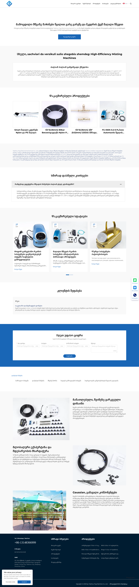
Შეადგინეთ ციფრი (69, 37)
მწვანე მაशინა (52, 381)
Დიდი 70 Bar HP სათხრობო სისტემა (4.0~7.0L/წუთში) (110, 549)
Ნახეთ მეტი (18, 269)
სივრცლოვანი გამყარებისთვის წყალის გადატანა (101, 381)
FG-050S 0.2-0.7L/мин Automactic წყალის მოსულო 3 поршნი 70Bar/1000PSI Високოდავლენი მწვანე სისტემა (113, 131)
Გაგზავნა (70, 356)
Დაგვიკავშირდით (116, 3)
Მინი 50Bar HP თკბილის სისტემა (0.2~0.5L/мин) (110, 545)
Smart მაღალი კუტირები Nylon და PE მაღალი (26, 131)
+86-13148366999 (25, 542)
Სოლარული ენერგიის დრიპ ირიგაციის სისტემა (110, 558)
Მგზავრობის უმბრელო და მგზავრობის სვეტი (110, 554)
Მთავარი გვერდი (76, 3)
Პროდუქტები (96, 3)
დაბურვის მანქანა (38, 381)
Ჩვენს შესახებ (87, 3)
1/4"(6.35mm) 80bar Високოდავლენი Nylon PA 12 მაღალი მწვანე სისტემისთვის (55, 131)
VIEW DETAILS (26, 114)
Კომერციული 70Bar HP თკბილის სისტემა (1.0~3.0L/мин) (91, 545)
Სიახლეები (105, 3)
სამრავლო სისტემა (22, 381)
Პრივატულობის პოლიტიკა (118, 584)
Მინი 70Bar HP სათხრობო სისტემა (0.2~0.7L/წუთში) (91, 549)
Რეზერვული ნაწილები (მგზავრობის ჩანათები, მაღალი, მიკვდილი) (91, 558)
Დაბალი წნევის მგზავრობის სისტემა (91, 554)
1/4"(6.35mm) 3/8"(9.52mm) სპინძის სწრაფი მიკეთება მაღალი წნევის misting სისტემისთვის (84, 131)
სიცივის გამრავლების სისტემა (71, 381)
